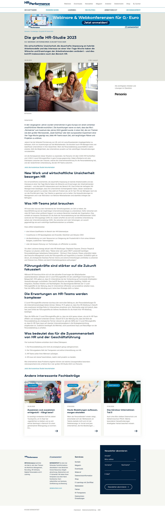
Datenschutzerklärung (89, 510)
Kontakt (77, 462)
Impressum (77, 510)
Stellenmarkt (118, 4)
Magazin (99, 4)
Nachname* (125, 465)
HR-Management (133, 10)
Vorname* (108, 465)
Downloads (78, 4)
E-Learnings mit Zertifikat (84, 482)
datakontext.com (56, 488)
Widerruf (78, 472)
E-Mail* (107, 474)
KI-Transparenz (80, 493)
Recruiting (90, 10)
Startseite (27, 31)
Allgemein (33, 385)
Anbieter (108, 4)
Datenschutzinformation (83, 476)
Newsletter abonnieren (117, 487)
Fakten (77, 489)
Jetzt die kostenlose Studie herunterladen (39, 167)
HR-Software (30, 10)
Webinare (67, 4)
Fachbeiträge (34, 31)
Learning (72, 10)
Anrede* (108, 456)
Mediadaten (79, 486)
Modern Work (52, 10)
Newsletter (89, 4)
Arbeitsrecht (111, 10)
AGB (99, 510)
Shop (128, 4)
